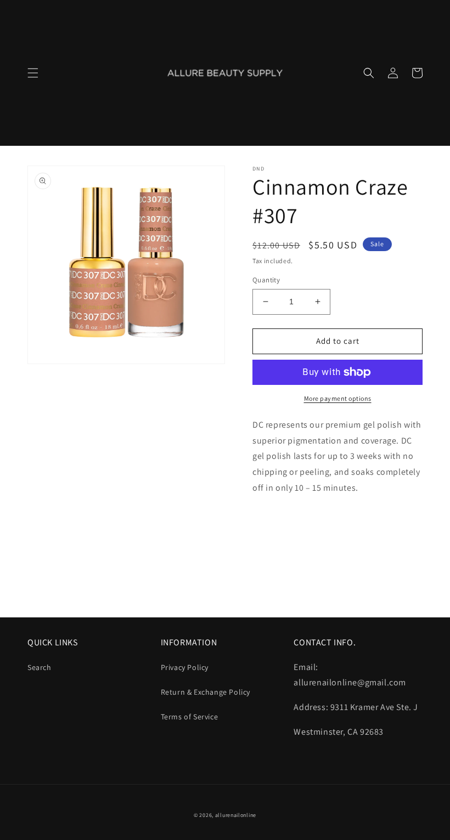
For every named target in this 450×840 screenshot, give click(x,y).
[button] (33, 73)
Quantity (266, 280)
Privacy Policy (185, 667)
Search (39, 667)
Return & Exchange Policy (205, 692)
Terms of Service (189, 717)
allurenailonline (235, 815)
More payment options (338, 398)
